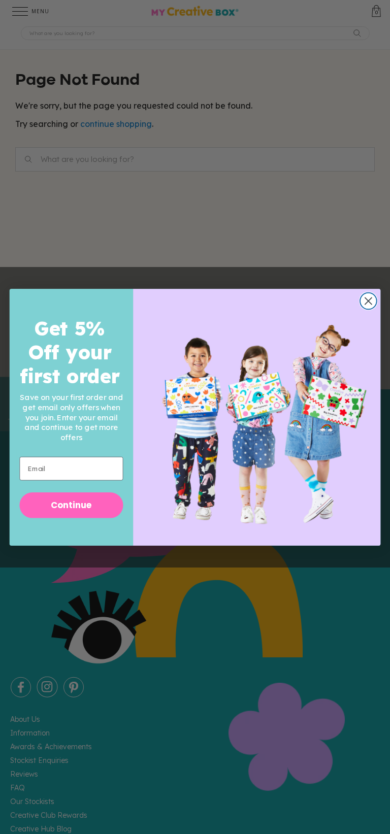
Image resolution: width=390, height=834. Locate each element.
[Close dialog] (368, 300)
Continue (71, 505)
